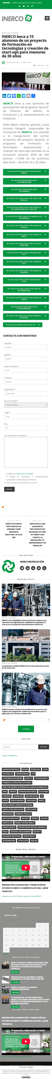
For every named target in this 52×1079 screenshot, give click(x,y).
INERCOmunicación (12, 62)
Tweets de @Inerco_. (10, 755)
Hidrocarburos (17, 800)
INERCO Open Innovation (13, 809)
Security (37, 832)
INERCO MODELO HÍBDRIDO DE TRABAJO (17, 805)
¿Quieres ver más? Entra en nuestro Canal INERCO (21, 896)
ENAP (5, 792)
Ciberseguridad (22, 774)
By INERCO (23, 972)
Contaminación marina (12, 778)
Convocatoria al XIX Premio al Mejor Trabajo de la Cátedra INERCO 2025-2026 (27, 978)
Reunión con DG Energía (21, 832)
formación (18, 796)
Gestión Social (32, 796)
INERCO (41, 800)
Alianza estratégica (11, 769)
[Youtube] (28, 6)
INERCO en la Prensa (10, 33)
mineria (35, 818)
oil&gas (44, 818)
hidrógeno (31, 800)
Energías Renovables (27, 792)
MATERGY (25, 818)
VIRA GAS (34, 841)
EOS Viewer (43, 792)
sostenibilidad (9, 841)
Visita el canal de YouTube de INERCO (16, 1056)
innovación (8, 814)
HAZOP (5, 800)
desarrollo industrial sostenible (17, 783)
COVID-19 (28, 778)
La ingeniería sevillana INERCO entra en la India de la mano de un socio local (25, 667)
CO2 (33, 774)
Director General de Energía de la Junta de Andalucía (25, 787)
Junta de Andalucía (11, 818)
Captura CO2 (8, 774)
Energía (13, 792)
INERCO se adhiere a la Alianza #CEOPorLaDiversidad (24, 988)
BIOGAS (25, 769)
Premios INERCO (9, 827)
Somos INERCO (29, 836)
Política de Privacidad (24, 474)
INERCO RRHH (31, 809)
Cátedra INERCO (41, 778)
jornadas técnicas (23, 814)
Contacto (26, 729)
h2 (42, 796)
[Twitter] (24, 6)
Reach (5, 832)
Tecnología (23, 841)
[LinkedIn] (19, 6)
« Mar (5, 954)
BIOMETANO (35, 769)
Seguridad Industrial (12, 836)
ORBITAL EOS (7, 823)
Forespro (7, 796)
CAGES (45, 769)
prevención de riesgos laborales (32, 827)
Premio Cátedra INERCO (24, 823)
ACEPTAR (26, 1077)
